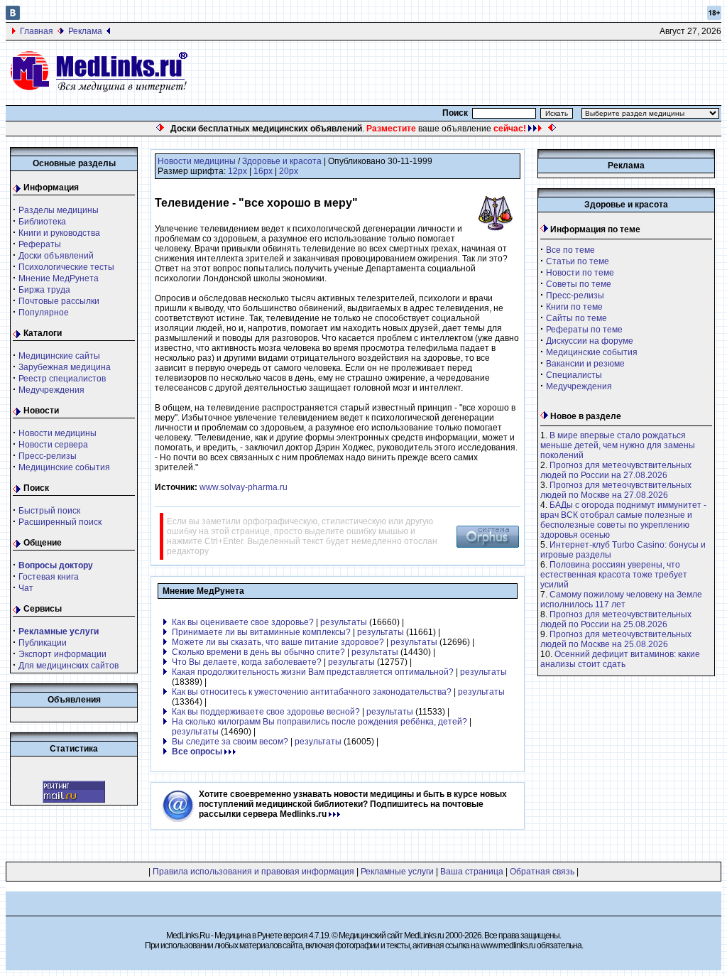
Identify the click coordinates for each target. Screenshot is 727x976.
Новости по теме (580, 273)
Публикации (42, 643)
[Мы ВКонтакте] (13, 17)
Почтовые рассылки (58, 301)
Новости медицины (57, 433)
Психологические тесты (66, 267)
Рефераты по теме (584, 330)
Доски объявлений (56, 256)
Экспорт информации (62, 654)
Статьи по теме (577, 261)
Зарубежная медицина (64, 367)
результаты (343, 622)
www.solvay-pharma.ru (243, 487)
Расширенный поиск (60, 522)
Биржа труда (44, 290)
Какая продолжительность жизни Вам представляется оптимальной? (313, 672)
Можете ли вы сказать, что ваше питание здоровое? (278, 642)
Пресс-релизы (47, 456)
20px (288, 171)
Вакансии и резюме (585, 364)
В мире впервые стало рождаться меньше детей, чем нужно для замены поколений (617, 445)
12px (237, 171)
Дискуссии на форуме (589, 341)
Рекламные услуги (397, 872)
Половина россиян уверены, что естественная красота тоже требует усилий (613, 575)
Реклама (85, 31)
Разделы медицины (58, 210)
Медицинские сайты (59, 356)
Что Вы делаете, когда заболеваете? (247, 662)
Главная (36, 31)
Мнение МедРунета (58, 278)
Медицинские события (64, 467)
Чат (25, 588)
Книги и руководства (59, 233)
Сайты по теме (576, 318)
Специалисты (574, 375)
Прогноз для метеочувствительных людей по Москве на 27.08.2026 (616, 490)
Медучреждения (51, 390)
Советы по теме (578, 284)
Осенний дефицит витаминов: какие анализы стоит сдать (620, 659)
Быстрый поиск (49, 511)
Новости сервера (53, 445)
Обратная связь (542, 872)
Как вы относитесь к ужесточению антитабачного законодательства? (312, 692)
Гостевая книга (48, 577)
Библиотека (42, 222)
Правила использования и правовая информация (253, 872)
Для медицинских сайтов (68, 666)
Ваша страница (471, 872)
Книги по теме (574, 307)
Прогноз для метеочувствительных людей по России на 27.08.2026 (616, 470)
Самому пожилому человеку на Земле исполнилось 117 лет (621, 599)
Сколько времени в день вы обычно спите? (258, 652)
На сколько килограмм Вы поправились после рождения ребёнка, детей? (319, 722)
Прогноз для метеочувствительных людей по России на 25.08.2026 (616, 619)
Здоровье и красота (282, 161)
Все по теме (570, 250)
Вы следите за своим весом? (230, 742)
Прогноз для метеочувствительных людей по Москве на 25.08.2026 (616, 639)
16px (263, 171)
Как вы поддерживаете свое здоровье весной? (266, 712)
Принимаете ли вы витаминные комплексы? (261, 632)
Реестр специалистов (62, 379)
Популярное (43, 313)
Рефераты (39, 244)
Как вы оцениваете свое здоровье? (243, 622)
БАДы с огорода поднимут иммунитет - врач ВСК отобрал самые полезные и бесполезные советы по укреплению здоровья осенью (623, 520)
